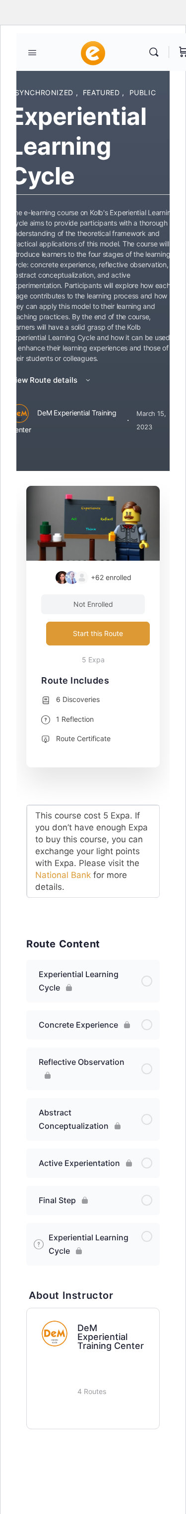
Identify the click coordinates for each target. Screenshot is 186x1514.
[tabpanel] (93, 858)
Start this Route (98, 633)
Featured (103, 92)
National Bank (63, 875)
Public (142, 92)
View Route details (44, 380)
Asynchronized (43, 92)
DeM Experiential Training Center (110, 1337)
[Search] (156, 52)
